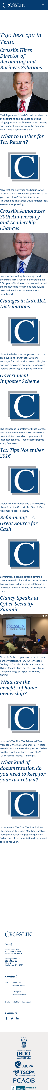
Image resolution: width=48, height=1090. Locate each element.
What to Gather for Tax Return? (22, 139)
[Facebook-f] (6, 1018)
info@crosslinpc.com (22, 1002)
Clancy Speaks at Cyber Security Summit (19, 604)
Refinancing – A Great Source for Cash (19, 523)
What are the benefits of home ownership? (18, 688)
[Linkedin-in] (17, 1018)
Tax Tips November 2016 (22, 453)
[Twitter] (12, 1018)
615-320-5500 (19, 985)
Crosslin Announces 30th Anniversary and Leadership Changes (22, 220)
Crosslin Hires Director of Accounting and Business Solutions (21, 59)
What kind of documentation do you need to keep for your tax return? (23, 771)
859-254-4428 (19, 994)
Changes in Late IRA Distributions (23, 303)
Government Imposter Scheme (19, 378)
